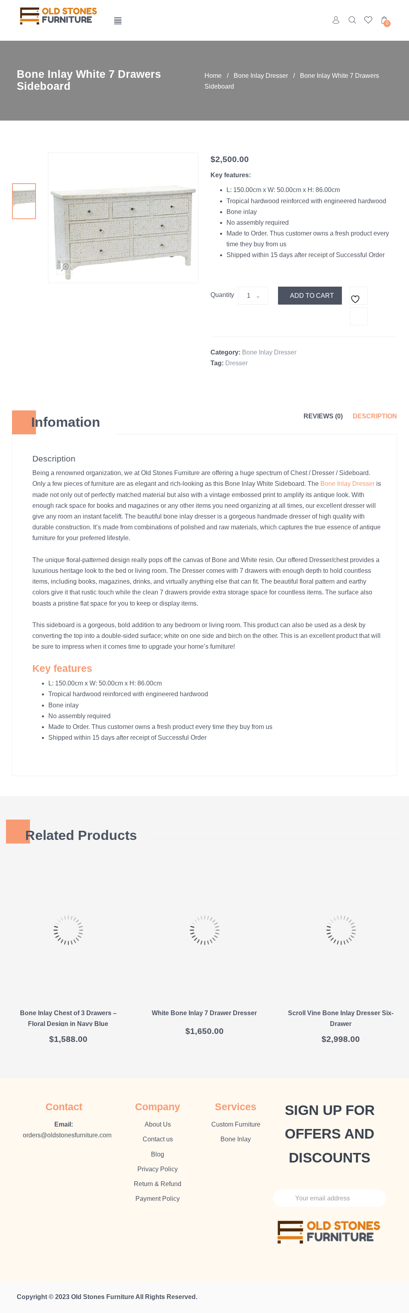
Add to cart (312, 295)
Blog (157, 1154)
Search (352, 20)
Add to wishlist (359, 295)
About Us (158, 1124)
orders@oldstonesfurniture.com (67, 1135)
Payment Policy (157, 1198)
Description (375, 416)
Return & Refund (157, 1183)
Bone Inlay (235, 1139)
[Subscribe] (373, 1198)
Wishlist (368, 20)
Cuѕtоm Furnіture (235, 1124)
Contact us (158, 1139)
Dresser (236, 363)
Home (213, 75)
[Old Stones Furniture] (59, 16)
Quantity (222, 294)
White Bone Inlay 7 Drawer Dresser (204, 1013)
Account (336, 20)
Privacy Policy (157, 1169)
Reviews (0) (323, 416)
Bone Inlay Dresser (261, 75)
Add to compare (359, 316)
